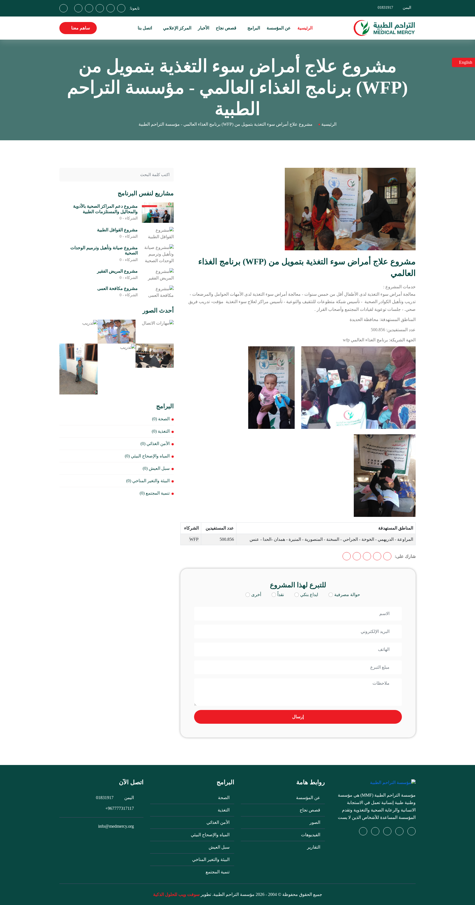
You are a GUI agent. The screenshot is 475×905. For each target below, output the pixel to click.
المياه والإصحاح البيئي (211, 834)
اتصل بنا (145, 28)
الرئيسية (305, 28)
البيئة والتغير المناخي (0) (148, 480)
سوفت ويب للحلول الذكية (176, 894)
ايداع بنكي (309, 594)
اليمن (407, 8)
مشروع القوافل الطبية (117, 229)
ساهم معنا (80, 28)
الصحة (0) (161, 418)
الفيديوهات (311, 834)
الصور (315, 822)
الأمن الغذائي (218, 822)
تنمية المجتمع (218, 872)
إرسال (298, 716)
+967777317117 (119, 808)
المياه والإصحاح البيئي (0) (147, 456)
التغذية (224, 810)
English (465, 62)
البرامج (253, 28)
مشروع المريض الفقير (117, 271)
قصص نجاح (226, 28)
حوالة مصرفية (347, 594)
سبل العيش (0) (156, 468)
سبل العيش (220, 847)
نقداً (280, 594)
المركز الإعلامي (176, 28)
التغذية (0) (161, 431)
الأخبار (203, 28)
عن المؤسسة (279, 28)
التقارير (314, 847)
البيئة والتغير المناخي (211, 859)
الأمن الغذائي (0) (155, 443)
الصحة (224, 797)
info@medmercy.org (116, 826)
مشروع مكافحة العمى (117, 288)
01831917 (385, 8)
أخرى (256, 594)
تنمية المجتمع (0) (155, 493)
